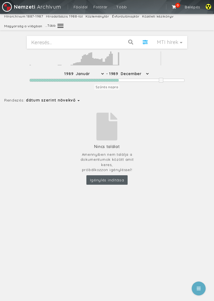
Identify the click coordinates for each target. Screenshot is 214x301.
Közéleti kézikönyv (158, 16)
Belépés (192, 7)
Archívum (37, 7)
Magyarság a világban (23, 26)
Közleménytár (97, 16)
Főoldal (81, 7)
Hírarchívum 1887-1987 (23, 16)
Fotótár (100, 7)
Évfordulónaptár (126, 16)
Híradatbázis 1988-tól (64, 16)
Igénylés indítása (107, 179)
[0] (174, 7)
